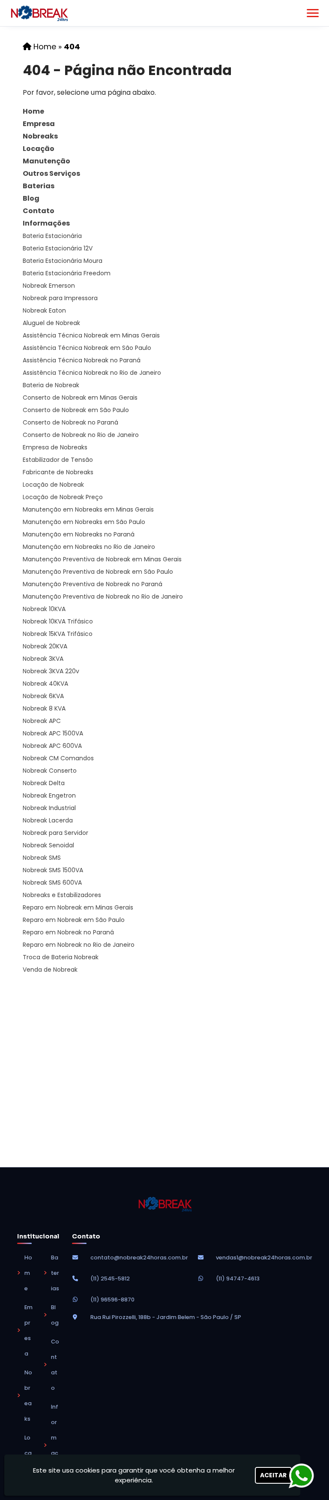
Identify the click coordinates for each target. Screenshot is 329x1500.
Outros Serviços (51, 173)
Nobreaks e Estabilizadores (62, 895)
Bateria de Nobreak (51, 385)
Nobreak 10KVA (44, 609)
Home (33, 111)
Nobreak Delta (44, 783)
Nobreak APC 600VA (52, 745)
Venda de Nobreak (50, 969)
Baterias (38, 186)
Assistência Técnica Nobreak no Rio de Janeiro (92, 372)
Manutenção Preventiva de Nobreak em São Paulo (98, 571)
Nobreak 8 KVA (44, 708)
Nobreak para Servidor (55, 832)
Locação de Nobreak (53, 484)
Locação (38, 149)
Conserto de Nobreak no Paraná (70, 422)
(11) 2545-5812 (110, 1278)
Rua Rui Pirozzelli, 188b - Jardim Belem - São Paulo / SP (165, 1317)
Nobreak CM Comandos (58, 758)
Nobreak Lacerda (48, 820)
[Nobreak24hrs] (164, 1204)
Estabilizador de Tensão (58, 459)
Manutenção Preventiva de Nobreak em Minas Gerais (102, 559)
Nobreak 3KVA (43, 658)
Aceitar (273, 1475)
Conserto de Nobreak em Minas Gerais (80, 397)
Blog (31, 198)
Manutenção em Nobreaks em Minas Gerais (88, 509)
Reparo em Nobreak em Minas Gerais (78, 907)
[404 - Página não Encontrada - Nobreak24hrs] (39, 13)
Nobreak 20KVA (45, 646)
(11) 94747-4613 (238, 1278)
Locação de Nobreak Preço (63, 497)
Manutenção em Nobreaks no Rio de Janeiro (89, 546)
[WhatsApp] (307, 1476)
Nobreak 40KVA (45, 683)
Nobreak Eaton (44, 310)
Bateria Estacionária (52, 236)
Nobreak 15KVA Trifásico (58, 634)
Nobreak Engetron (49, 795)
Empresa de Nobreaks (55, 447)
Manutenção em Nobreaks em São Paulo (84, 522)
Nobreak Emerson (49, 285)
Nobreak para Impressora (60, 298)
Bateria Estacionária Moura (62, 260)
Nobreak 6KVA (43, 696)
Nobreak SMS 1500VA (53, 870)
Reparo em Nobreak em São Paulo (74, 920)
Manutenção (46, 161)
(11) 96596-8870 (112, 1299)
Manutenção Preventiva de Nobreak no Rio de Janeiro (103, 596)
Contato (38, 211)
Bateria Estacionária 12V (58, 248)
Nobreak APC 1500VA (53, 733)
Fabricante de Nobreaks (58, 472)
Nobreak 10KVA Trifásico (58, 621)
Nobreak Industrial (49, 808)
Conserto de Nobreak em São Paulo (76, 410)
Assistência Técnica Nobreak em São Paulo (87, 347)
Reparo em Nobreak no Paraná (68, 932)
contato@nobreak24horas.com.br (139, 1257)
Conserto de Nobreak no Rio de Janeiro (81, 435)
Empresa (39, 124)
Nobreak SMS (42, 857)
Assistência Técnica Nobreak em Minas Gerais (91, 335)
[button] (312, 13)
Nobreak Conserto (50, 770)
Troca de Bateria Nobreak (61, 957)
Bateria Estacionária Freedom (67, 273)
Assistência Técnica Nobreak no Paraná (82, 360)
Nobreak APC (42, 721)
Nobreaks (40, 136)
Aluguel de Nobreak (51, 323)
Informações (46, 223)
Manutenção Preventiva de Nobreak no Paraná (92, 584)
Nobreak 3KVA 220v (51, 671)
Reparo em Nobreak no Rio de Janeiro (79, 944)
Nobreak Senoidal (48, 845)
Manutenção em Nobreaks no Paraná (79, 534)
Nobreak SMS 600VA (52, 882)
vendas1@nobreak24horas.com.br (264, 1257)
